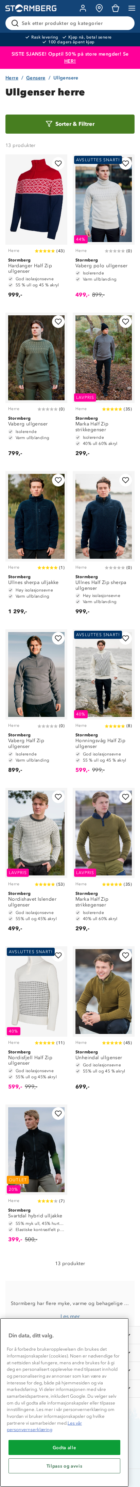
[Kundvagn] (115, 8)
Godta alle (64, 1447)
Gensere (36, 78)
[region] (64, 1402)
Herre (11, 78)
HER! (70, 61)
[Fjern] (125, 23)
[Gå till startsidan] (30, 8)
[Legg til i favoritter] (58, 163)
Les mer (70, 1316)
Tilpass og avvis (65, 1466)
